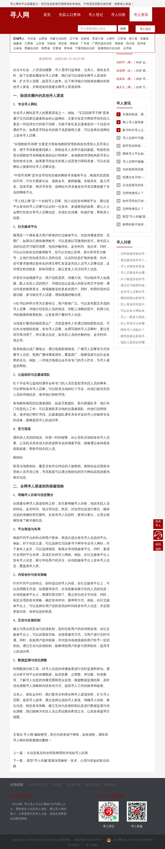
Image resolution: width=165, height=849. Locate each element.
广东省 (85, 43)
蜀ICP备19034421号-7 (88, 840)
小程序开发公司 (38, 784)
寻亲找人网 (92, 784)
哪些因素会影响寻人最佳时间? (141, 336)
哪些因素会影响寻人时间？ (139, 298)
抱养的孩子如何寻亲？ (135, 224)
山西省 (43, 38)
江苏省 (122, 38)
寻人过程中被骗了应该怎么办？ (141, 161)
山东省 (40, 43)
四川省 (130, 43)
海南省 (119, 43)
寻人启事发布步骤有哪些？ (139, 272)
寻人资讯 (141, 14)
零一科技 (91, 845)
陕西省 (45, 48)
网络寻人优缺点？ (133, 329)
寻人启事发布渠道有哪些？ (139, 266)
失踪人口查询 (69, 14)
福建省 (17, 43)
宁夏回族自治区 (85, 48)
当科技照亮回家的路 (134, 169)
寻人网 (28, 734)
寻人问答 (118, 14)
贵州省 (141, 43)
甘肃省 (57, 48)
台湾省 (127, 48)
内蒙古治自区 (58, 38)
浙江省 (133, 38)
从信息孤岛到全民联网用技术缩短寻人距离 (57, 752)
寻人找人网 (73, 784)
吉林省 (85, 38)
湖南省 (74, 43)
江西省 (29, 43)
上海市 (110, 38)
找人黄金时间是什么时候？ (139, 304)
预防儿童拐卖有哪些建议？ (139, 342)
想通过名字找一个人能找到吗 (140, 177)
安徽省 (144, 38)
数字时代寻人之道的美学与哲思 (141, 130)
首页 (49, 14)
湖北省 (62, 43)
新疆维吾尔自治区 (109, 48)
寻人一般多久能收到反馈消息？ (142, 317)
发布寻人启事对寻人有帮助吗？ (142, 291)
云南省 (17, 48)
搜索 (123, 28)
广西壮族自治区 (102, 43)
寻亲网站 (110, 784)
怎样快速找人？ (130, 193)
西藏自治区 (32, 48)
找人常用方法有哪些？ (136, 323)
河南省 (51, 43)
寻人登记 (96, 14)
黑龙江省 (97, 38)
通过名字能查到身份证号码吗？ (142, 285)
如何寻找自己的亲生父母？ (138, 200)
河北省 (31, 38)
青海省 (68, 48)
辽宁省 (74, 38)
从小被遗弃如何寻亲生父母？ (140, 279)
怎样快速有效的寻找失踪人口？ (142, 253)
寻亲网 (57, 784)
